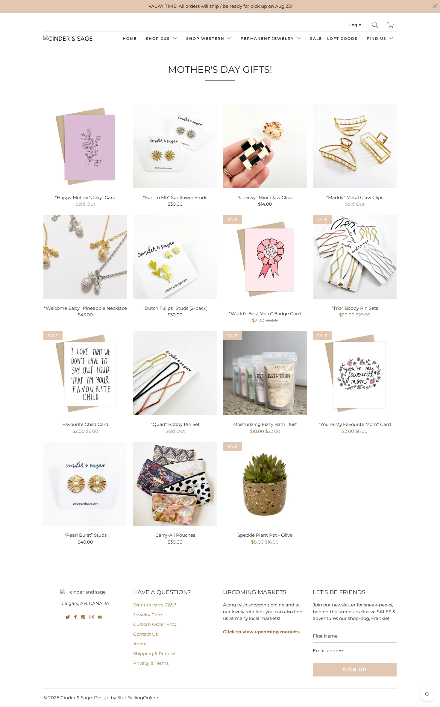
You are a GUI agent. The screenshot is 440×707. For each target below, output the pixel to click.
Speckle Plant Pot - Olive (265, 484)
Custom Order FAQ (155, 624)
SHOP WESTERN (206, 38)
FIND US (377, 38)
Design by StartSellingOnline (126, 697)
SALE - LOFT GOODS (334, 38)
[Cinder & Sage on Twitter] (68, 617)
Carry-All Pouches (175, 484)
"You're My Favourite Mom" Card (355, 373)
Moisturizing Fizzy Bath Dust (265, 373)
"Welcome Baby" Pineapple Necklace (85, 257)
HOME (130, 38)
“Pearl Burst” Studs (85, 484)
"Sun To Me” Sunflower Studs (175, 146)
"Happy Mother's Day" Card (85, 146)
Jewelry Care (147, 615)
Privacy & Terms (151, 663)
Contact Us (145, 634)
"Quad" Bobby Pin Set (175, 373)
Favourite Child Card (85, 373)
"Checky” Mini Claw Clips (265, 146)
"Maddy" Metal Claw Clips (355, 146)
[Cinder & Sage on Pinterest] (83, 617)
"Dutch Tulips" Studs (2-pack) (175, 257)
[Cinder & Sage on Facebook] (75, 617)
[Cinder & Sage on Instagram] (91, 617)
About (140, 644)
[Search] (375, 25)
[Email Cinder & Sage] (100, 617)
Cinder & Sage (76, 697)
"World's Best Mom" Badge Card (265, 260)
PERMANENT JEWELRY (268, 38)
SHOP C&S (159, 38)
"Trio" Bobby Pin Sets (355, 257)
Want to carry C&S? (154, 605)
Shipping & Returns (154, 653)
